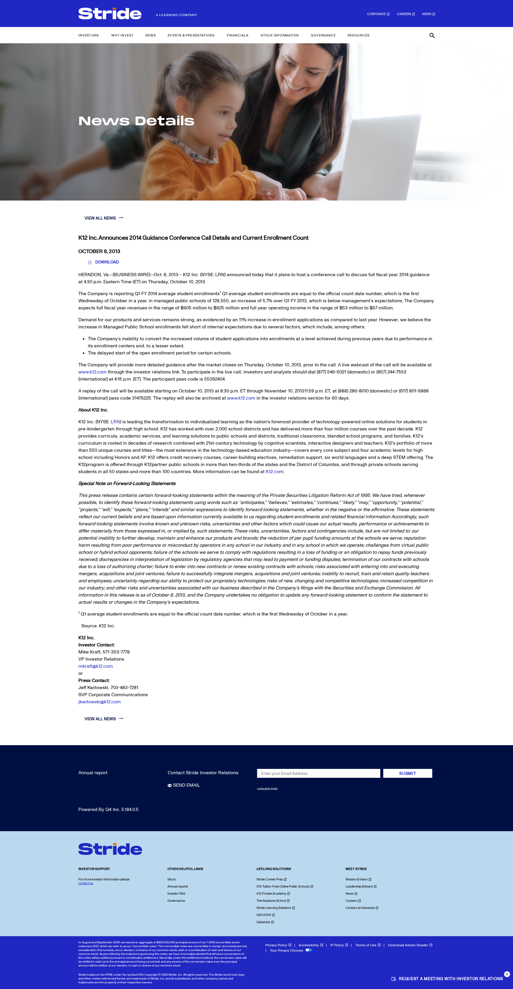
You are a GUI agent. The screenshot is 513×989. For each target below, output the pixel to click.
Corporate (376, 14)
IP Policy (337, 945)
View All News (100, 218)
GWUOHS (263, 915)
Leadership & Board (359, 886)
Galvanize (263, 922)
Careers (404, 14)
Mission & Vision (357, 879)
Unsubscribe (267, 789)
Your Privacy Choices (287, 950)
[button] (507, 974)
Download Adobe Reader (408, 945)
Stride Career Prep (269, 879)
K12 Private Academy (271, 893)
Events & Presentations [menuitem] (191, 35)
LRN (115, 422)
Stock (171, 879)
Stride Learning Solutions (273, 908)
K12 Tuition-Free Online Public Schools (282, 886)
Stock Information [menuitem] (280, 35)
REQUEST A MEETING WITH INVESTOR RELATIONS (451, 979)
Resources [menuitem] (359, 35)
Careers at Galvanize (360, 908)
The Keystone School (271, 901)
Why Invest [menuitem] (122, 35)
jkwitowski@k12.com (99, 702)
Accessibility (309, 945)
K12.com (275, 471)
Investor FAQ (176, 893)
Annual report (92, 772)
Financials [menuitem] (238, 35)
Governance (176, 901)
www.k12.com (92, 372)
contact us (85, 883)
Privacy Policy (276, 945)
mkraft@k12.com (95, 666)
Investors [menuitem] (88, 35)
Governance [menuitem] (323, 35)
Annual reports (177, 886)
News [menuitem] (150, 35)
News (426, 14)
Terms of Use (365, 945)
